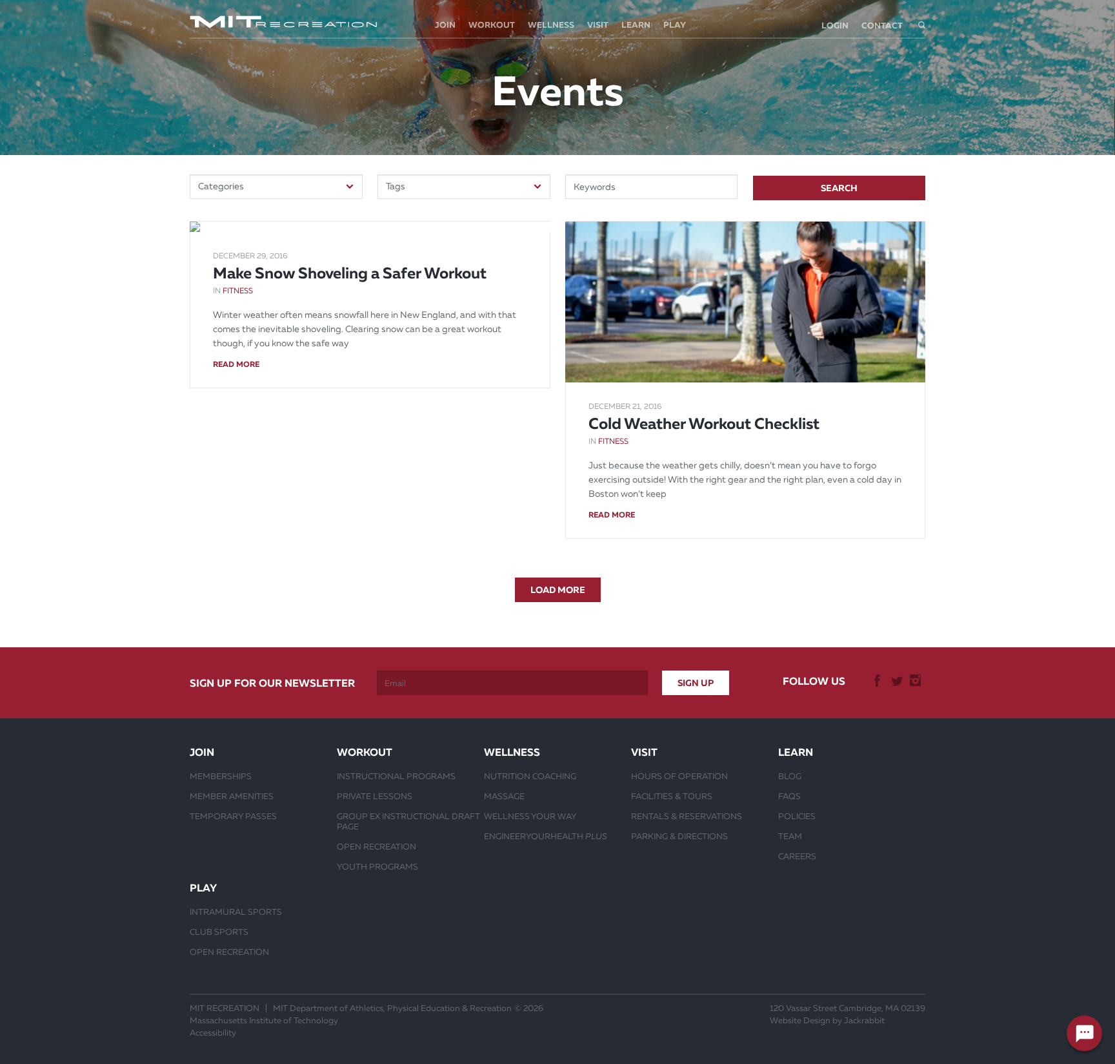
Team (790, 836)
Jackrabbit (864, 1020)
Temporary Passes (233, 816)
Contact (882, 25)
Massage (504, 796)
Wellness (551, 25)
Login (835, 25)
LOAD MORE (557, 590)
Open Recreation (376, 846)
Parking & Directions (679, 836)
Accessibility (213, 1032)
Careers (797, 856)
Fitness (238, 290)
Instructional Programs (396, 776)
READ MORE (236, 364)
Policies (797, 816)
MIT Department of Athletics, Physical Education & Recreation (392, 1008)
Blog (789, 776)
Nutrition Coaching (530, 776)
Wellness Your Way (530, 816)
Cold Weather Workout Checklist (703, 423)
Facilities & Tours (671, 796)
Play (674, 25)
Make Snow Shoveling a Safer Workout (350, 273)
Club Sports (219, 931)
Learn (635, 25)
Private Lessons (374, 796)
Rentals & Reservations (686, 816)
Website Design (800, 1020)
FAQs (789, 796)
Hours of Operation (679, 776)
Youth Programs (377, 866)
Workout (491, 25)
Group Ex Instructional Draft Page (408, 821)
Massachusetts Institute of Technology (264, 1020)
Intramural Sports (236, 911)
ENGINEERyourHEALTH (545, 836)
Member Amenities (232, 796)
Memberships (221, 776)
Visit (597, 25)
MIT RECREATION (224, 1008)
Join (445, 25)
